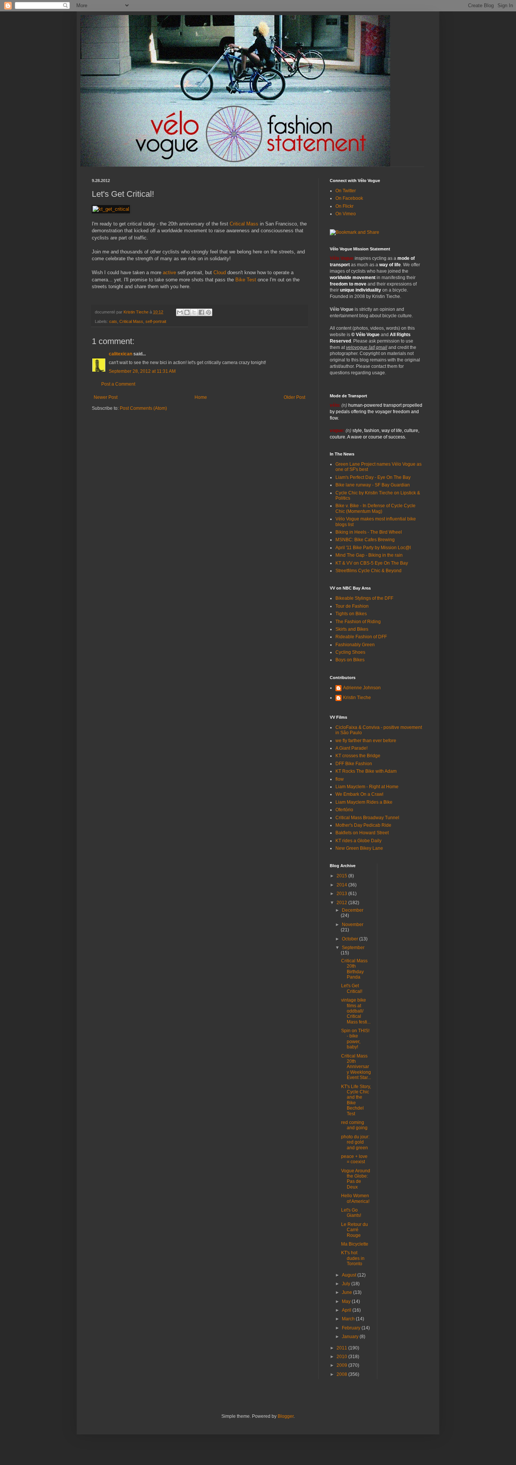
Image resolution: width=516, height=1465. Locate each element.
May (347, 1301)
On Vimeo (345, 213)
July (346, 1283)
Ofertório (344, 809)
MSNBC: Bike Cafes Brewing (365, 539)
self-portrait (155, 321)
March (349, 1318)
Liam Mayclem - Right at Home (367, 786)
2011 (342, 1348)
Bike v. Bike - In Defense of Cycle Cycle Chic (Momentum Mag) (375, 508)
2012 (342, 902)
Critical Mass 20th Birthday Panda (354, 969)
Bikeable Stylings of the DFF (364, 598)
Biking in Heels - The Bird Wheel (368, 532)
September (353, 947)
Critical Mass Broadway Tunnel (367, 817)
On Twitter (345, 190)
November (352, 924)
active (169, 272)
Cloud (219, 272)
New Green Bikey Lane (359, 848)
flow (339, 779)
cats (113, 321)
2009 (342, 1365)
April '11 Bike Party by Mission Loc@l (373, 547)
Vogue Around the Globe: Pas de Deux (355, 1179)
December (352, 910)
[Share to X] (194, 312)
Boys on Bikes (350, 659)
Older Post (294, 397)
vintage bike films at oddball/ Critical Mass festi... (356, 1011)
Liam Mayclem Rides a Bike (363, 802)
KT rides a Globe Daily (358, 840)
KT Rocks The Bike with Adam (366, 771)
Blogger (286, 1416)
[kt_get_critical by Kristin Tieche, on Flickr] (111, 209)
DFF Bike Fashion (353, 763)
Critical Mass (244, 224)
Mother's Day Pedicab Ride (363, 825)
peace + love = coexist (354, 1159)
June (347, 1292)
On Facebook (349, 198)
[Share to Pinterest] (208, 312)
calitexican (120, 354)
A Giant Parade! (351, 748)
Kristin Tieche (357, 697)
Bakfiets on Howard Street (362, 832)
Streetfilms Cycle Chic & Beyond (368, 570)
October (350, 939)
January (351, 1336)
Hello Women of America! (355, 1198)
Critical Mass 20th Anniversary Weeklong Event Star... (356, 1067)
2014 (342, 885)
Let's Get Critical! (351, 988)
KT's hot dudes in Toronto (353, 1258)
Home (201, 397)
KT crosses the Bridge (357, 755)
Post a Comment (118, 384)
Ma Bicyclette (354, 1244)
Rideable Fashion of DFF (361, 636)
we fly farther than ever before (365, 740)
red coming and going (354, 1125)
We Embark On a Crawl (359, 794)
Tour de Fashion (352, 606)
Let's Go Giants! (351, 1212)
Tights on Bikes (351, 613)
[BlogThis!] (187, 312)
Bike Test (245, 280)
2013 (342, 893)
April (347, 1310)
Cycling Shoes (350, 652)
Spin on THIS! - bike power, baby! (355, 1039)
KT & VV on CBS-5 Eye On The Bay (371, 563)
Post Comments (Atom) (143, 408)
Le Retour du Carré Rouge (354, 1230)
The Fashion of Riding (358, 621)
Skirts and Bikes (351, 629)
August (349, 1275)
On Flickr (344, 206)
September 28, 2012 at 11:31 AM (142, 371)
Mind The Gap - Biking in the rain (369, 555)
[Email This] (180, 312)
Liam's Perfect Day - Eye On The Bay (373, 477)
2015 (342, 875)
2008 (342, 1374)
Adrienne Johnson (362, 687)
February (352, 1328)
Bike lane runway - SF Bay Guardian (372, 485)
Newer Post (105, 397)
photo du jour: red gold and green (355, 1142)
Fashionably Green (355, 644)
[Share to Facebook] (201, 312)
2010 (342, 1356)
